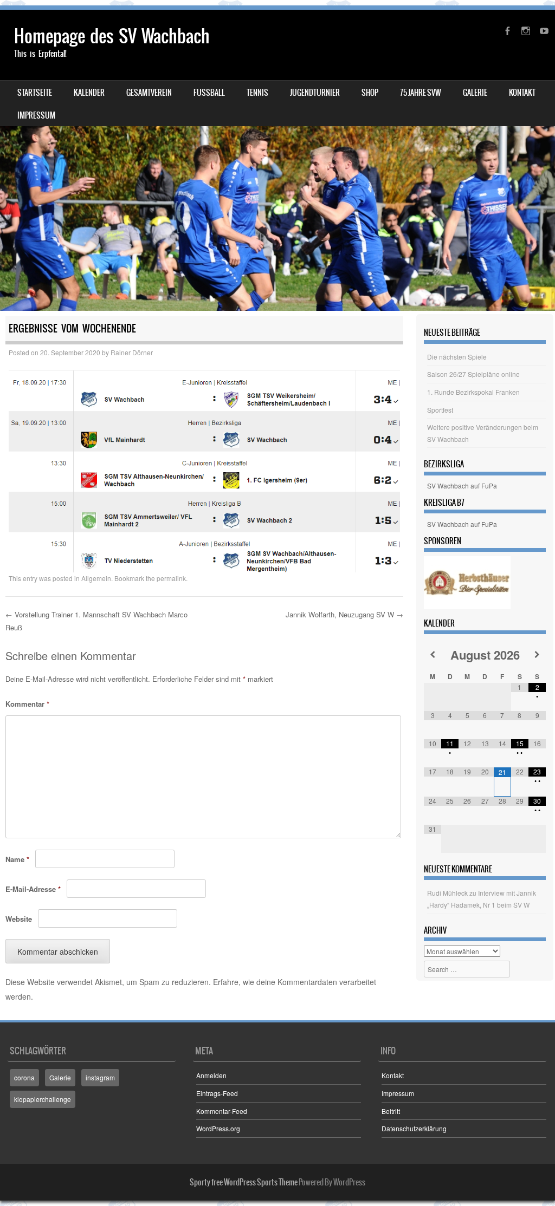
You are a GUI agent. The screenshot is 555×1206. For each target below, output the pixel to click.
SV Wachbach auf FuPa (462, 485)
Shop (370, 93)
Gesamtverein (149, 93)
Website (18, 919)
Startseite (34, 93)
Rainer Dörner (132, 352)
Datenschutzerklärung (414, 1128)
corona (24, 1077)
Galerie (475, 93)
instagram (100, 1077)
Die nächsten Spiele (457, 356)
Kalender (89, 93)
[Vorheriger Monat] (432, 654)
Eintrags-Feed (217, 1093)
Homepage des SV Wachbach (112, 36)
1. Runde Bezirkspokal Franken (473, 391)
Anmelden (211, 1075)
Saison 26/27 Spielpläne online (473, 374)
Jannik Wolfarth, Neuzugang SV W (344, 614)
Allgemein (96, 578)
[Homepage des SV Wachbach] (277, 160)
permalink (171, 578)
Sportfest (440, 409)
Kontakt (522, 93)
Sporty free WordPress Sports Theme (244, 1182)
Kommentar (27, 704)
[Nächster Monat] (537, 654)
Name (17, 859)
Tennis (257, 93)
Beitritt (391, 1111)
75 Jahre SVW (420, 93)
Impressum (36, 115)
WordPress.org (218, 1128)
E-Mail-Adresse (33, 889)
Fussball (209, 93)
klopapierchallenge (42, 1099)
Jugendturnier (315, 93)
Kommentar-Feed (221, 1111)
